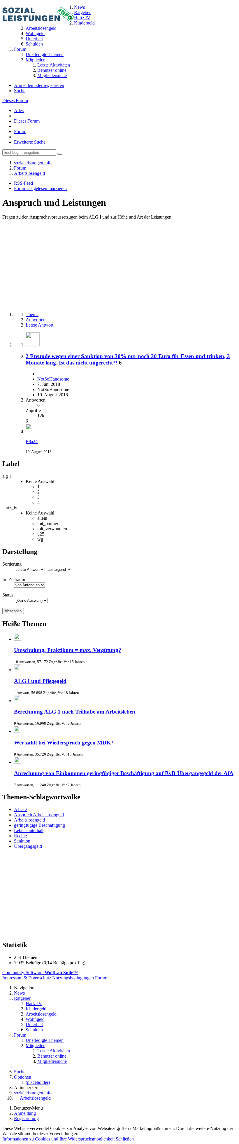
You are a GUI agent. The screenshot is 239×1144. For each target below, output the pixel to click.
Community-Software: (40, 972)
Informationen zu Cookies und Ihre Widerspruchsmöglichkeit (58, 1138)
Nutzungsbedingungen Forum (79, 977)
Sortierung (12, 563)
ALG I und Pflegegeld (40, 681)
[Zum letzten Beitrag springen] (30, 431)
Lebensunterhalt (28, 830)
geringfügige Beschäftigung (39, 825)
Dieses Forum (15, 100)
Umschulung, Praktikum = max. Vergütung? (67, 650)
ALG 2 (20, 809)
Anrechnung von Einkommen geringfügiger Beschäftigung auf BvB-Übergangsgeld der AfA (123, 773)
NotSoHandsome (53, 378)
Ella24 (32, 441)
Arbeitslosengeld (29, 819)
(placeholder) (38, 1082)
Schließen (125, 1138)
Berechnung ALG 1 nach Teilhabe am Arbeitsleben (74, 712)
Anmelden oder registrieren (39, 85)
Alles (19, 110)
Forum (20, 131)
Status (7, 594)
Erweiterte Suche (29, 141)
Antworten (35, 319)
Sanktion (22, 840)
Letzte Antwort (39, 324)
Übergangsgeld (28, 846)
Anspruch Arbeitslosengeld (39, 814)
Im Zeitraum (13, 579)
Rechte (20, 835)
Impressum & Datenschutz (26, 977)
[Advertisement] (119, 266)
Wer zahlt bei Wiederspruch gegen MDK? (64, 743)
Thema (32, 314)
